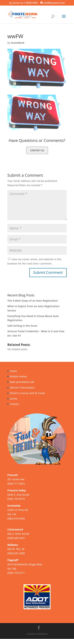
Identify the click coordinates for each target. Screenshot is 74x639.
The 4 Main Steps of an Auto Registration (32, 300)
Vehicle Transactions (22, 387)
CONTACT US (37, 150)
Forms (13, 398)
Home (13, 371)
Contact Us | (19, 2)
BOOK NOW (32, 2)
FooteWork (17, 42)
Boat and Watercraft (22, 382)
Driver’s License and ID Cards (27, 393)
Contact (14, 404)
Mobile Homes (18, 376)
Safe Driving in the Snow (22, 325)
